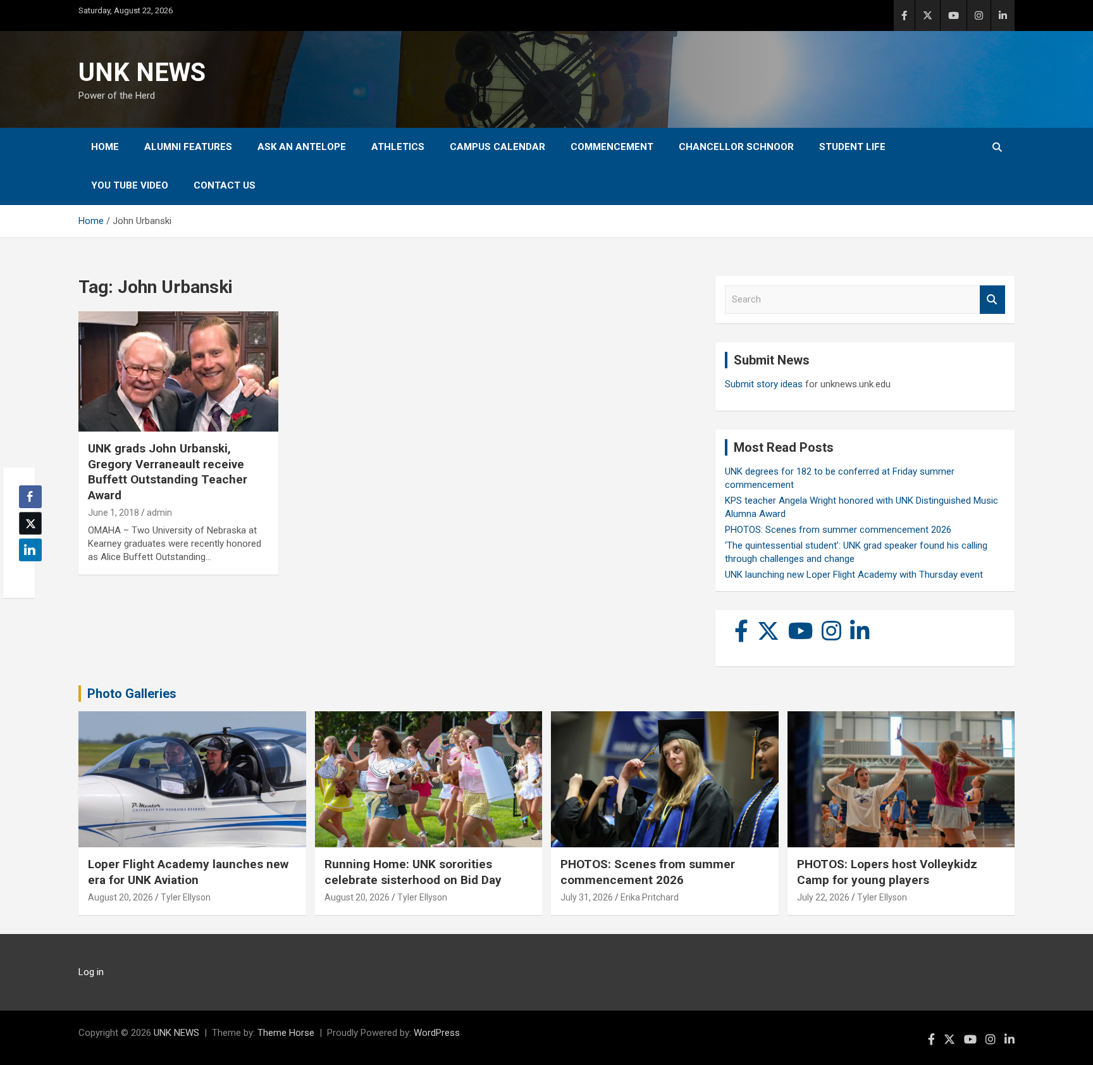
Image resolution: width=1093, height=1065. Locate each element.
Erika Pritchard (650, 897)
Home (105, 147)
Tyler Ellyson (186, 897)
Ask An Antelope (301, 147)
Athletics (397, 147)
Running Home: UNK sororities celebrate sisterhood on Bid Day (413, 872)
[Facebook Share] (30, 496)
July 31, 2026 (586, 897)
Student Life (852, 147)
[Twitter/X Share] (30, 523)
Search (992, 299)
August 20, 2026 (120, 897)
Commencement (612, 147)
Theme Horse (285, 1032)
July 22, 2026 (823, 897)
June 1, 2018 (113, 513)
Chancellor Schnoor (736, 147)
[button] (26, 574)
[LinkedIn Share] (30, 550)
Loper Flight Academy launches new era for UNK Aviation (188, 872)
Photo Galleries (131, 693)
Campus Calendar (497, 147)
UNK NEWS (142, 72)
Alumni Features (188, 147)
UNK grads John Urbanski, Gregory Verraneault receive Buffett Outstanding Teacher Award (167, 471)
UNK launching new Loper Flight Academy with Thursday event (854, 574)
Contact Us (225, 185)
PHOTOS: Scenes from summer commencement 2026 (838, 529)
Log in (91, 972)
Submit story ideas (764, 384)
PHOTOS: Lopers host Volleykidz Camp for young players (887, 872)
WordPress (437, 1032)
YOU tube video (129, 185)
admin (159, 513)
